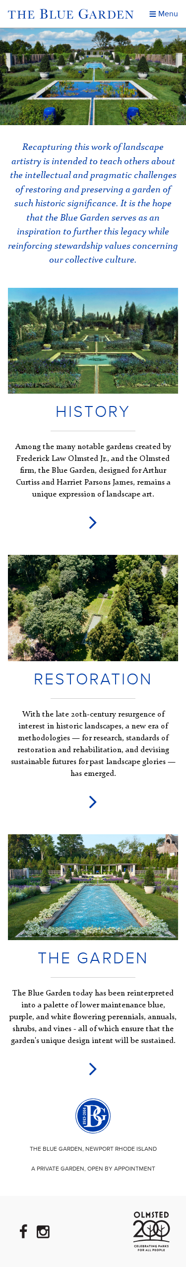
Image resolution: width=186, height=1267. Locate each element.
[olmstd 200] (151, 1231)
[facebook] (24, 1231)
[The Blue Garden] (93, 1115)
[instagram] (43, 1231)
